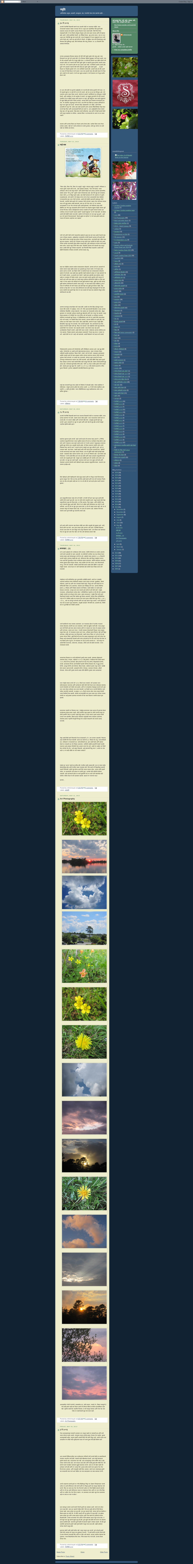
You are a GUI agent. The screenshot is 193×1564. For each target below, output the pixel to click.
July (118, 520)
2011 (116, 555)
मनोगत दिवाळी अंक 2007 (121, 371)
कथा (115, 297)
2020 (116, 488)
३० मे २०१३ (64, 23)
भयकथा (116, 365)
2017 (116, 496)
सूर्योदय (116, 463)
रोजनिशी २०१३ (69, 136)
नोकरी (115, 338)
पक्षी (115, 341)
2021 (116, 486)
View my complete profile (123, 50)
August (119, 517)
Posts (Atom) (70, 1556)
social (116, 253)
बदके (115, 357)
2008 (116, 563)
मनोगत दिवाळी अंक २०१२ (121, 376)
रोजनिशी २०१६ (118, 415)
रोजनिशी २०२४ (118, 437)
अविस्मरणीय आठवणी (119, 286)
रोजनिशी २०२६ (118, 442)
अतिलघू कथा (117, 264)
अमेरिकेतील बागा (118, 277)
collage (116, 229)
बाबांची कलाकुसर (118, 360)
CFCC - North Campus (121, 226)
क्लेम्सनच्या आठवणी (119, 308)
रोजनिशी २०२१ (118, 429)
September (120, 514)
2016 (116, 499)
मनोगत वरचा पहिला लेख (120, 379)
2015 (116, 502)
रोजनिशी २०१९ (118, 423)
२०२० (115, 215)
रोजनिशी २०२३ (118, 434)
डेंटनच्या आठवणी (118, 321)
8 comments (89, 134)
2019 (116, 491)
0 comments (89, 537)
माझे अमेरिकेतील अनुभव (120, 382)
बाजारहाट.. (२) (65, 548)
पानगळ (116, 346)
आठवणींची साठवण (119, 294)
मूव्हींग (115, 396)
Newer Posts (61, 1552)
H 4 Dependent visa (120, 240)
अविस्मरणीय (117, 283)
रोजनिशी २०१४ (118, 409)
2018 (116, 494)
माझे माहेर (116, 385)
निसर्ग (115, 335)
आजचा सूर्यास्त (118, 288)
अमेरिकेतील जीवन (119, 275)
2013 (116, 507)
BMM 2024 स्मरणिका (120, 223)
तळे (115, 324)
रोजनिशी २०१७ (118, 418)
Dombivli (117, 231)
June (118, 523)
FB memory (118, 237)
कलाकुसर (117, 299)
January (119, 549)
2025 (116, 475)
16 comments (89, 401)
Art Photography (67, 799)
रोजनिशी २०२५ (118, 440)
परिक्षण (116, 343)
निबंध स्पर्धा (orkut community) (123, 332)
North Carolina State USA (122, 250)
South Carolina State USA (122, 255)
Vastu (116, 261)
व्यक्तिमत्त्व (67, 403)
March (118, 547)
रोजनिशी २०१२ (118, 404)
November (120, 512)
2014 (116, 504)
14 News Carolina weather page (124, 210)
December (120, 509)
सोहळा (116, 466)
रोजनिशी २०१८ (118, 420)
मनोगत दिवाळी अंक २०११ (121, 374)
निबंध (115, 330)
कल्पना (116, 302)
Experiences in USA (120, 234)
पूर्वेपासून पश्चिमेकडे (119, 349)
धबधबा (116, 327)
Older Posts (104, 1552)
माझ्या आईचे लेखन (119, 387)
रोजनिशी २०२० (118, 426)
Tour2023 (117, 258)
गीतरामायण (117, 310)
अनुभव (116, 266)
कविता (115, 305)
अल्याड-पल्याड (118, 280)
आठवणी (67, 790)
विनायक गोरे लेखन (119, 455)
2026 (116, 472)
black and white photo (121, 220)
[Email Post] (95, 134)
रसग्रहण (116, 398)
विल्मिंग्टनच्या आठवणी (119, 457)
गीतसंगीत (116, 313)
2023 (116, 480)
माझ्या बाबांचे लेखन (119, 393)
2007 (116, 566)
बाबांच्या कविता (118, 363)
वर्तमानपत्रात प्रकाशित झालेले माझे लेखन (125, 445)
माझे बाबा (63, 145)
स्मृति (62, 9)
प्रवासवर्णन (117, 354)
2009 (116, 561)
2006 (116, 569)
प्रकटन (116, 352)
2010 (116, 558)
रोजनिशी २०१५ (118, 412)
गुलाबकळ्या (117, 316)
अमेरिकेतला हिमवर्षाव (119, 272)
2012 (116, 553)
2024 (116, 478)
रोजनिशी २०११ (118, 401)
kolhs (116, 242)
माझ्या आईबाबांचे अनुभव (120, 390)
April (118, 544)
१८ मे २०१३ (64, 412)
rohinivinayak (127, 35)
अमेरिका (116, 269)
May (118, 525)
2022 (116, 483)
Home (82, 1552)
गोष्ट (115, 319)
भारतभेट (116, 368)
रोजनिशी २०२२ (118, 431)
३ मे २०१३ (64, 1430)
